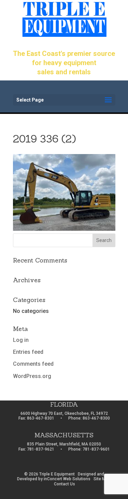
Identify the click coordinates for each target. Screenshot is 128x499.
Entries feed (28, 352)
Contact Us (64, 484)
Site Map (102, 479)
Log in (21, 340)
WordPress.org (32, 376)
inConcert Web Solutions (67, 479)
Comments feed (33, 364)
